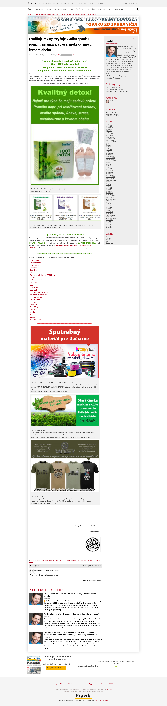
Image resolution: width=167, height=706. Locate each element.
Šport (107, 241)
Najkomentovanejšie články (73, 9)
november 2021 (110, 196)
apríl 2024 (109, 150)
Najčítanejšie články (54, 9)
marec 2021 (109, 209)
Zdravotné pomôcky (37, 319)
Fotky (107, 236)
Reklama (62, 684)
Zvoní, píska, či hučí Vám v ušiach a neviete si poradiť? (84, 560)
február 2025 (110, 134)
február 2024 (110, 153)
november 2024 (110, 139)
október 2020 (110, 216)
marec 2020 (109, 228)
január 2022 (109, 193)
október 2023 (110, 159)
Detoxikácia (34, 270)
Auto (53, 3)
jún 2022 (108, 185)
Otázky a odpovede (74, 684)
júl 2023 (108, 164)
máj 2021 (108, 205)
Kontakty (54, 684)
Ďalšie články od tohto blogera (46, 590)
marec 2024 (109, 151)
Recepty (108, 240)
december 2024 (110, 137)
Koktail (58, 3)
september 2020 (111, 218)
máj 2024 (108, 148)
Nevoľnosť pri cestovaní (38, 295)
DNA (31, 272)
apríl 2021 (109, 207)
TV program (109, 243)
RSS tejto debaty (97, 580)
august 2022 (109, 181)
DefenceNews (99, 3)
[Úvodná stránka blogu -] (83, 25)
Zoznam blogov (90, 9)
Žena (68, 3)
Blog (29, 9)
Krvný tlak (33, 290)
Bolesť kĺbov (34, 265)
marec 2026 (109, 127)
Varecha (73, 3)
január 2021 (109, 212)
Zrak (31, 314)
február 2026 (110, 129)
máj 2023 (108, 167)
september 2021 (111, 199)
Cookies (103, 684)
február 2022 (110, 191)
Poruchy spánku (36, 297)
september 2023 (111, 161)
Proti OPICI (34, 307)
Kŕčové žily (34, 287)
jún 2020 (108, 223)
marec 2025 (109, 132)
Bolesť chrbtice (35, 263)
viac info (109, 689)
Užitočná (86, 3)
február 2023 (110, 172)
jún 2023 (108, 166)
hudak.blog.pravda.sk (112, 43)
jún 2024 (108, 147)
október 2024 (110, 140)
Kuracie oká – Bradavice (39, 292)
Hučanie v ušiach (36, 280)
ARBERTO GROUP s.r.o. (102, 700)
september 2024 (111, 142)
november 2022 (110, 177)
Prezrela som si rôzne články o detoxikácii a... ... (44, 575)
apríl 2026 (109, 126)
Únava (32, 309)
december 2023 (110, 156)
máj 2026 (108, 124)
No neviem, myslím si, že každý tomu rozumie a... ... (46, 570)
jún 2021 (108, 204)
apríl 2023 (109, 169)
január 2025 (109, 135)
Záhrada (80, 3)
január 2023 (109, 174)
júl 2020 (108, 221)
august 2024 (109, 143)
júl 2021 (108, 202)
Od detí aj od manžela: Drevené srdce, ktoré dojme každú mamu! (71, 614)
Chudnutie (33, 282)
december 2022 (110, 175)
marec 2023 (109, 170)
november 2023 (110, 158)
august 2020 (109, 220)
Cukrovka (33, 267)
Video (92, 3)
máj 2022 (108, 186)
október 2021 (110, 197)
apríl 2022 (109, 188)
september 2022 (111, 180)
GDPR (111, 684)
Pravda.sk (109, 238)
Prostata (33, 302)
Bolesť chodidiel (35, 260)
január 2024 (109, 154)
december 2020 (110, 213)
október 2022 (110, 178)
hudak (58, 55)
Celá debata (87, 580)
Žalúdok (33, 317)
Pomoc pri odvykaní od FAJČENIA (42, 275)
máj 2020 (108, 224)
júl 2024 (108, 145)
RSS (134, 38)
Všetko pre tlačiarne (112, 116)
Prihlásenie (134, 3)
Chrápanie (34, 304)
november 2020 (110, 215)
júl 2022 (108, 183)
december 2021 (110, 194)
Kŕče (31, 285)
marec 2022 (109, 189)
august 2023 (109, 162)
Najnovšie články (39, 9)
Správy (41, 3)
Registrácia (126, 3)
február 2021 (110, 210)
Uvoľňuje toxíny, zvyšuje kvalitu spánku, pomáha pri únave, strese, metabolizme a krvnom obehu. (66, 14)
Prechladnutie (35, 300)
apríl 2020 (109, 226)
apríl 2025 (109, 131)
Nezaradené (76, 55)
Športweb (48, 3)
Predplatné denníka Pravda (56, 668)
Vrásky (32, 312)
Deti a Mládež (110, 112)
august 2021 (109, 201)
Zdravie (63, 3)
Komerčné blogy (104, 9)
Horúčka (33, 277)
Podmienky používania (91, 684)
